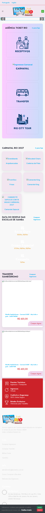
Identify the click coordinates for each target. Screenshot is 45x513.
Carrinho (5, 458)
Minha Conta (6, 453)
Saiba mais (26, 510)
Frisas (12, 184)
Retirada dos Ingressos (10, 479)
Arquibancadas (12, 163)
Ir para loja (36, 28)
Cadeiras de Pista (33, 163)
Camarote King (33, 184)
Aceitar (40, 507)
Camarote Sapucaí (11, 209)
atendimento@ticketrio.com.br (12, 470)
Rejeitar (40, 510)
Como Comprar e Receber (11, 474)
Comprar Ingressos (36, 218)
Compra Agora (36, 323)
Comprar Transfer (8, 449)
